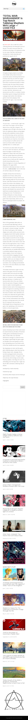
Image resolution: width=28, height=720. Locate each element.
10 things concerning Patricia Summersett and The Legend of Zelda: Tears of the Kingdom (13, 584)
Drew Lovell (7, 44)
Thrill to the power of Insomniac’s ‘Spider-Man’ (11, 633)
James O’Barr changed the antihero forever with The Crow (13, 485)
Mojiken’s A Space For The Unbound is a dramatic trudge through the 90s (13, 609)
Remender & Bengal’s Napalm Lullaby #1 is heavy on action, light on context (13, 510)
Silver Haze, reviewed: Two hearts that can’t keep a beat (12, 535)
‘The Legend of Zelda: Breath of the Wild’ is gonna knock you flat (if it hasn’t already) (14, 657)
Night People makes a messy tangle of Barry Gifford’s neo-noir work (13, 435)
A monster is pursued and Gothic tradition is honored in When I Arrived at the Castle (14, 461)
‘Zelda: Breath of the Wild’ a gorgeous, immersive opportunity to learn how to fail (13, 681)
